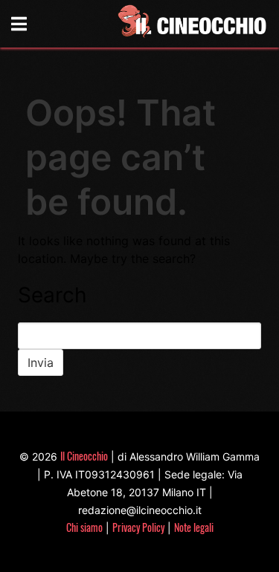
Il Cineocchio (84, 456)
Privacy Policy (138, 527)
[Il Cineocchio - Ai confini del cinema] (191, 24)
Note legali (194, 527)
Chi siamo (84, 527)
